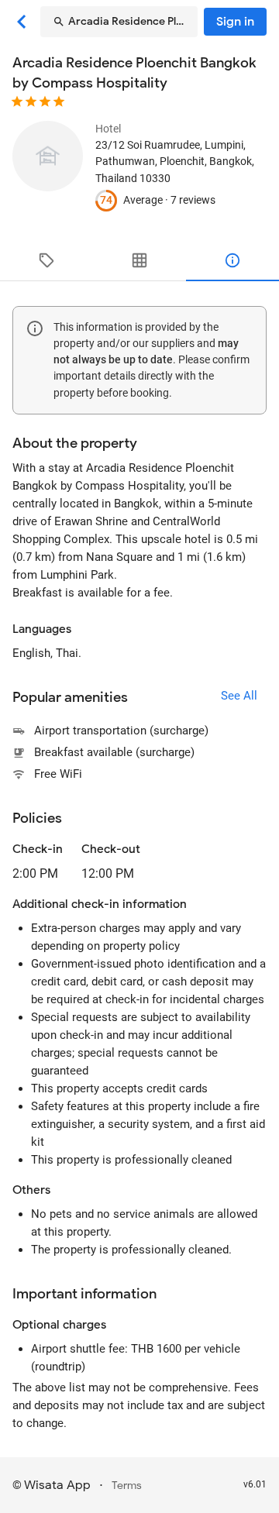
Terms (127, 1485)
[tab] (46, 260)
